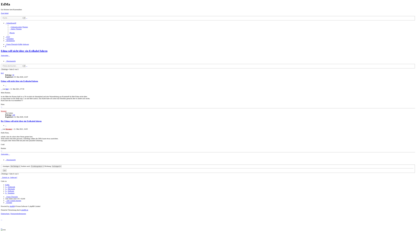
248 (13, 115)
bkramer (3, 111)
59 (13, 75)
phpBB (12, 206)
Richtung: (48, 166)
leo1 (2, 73)
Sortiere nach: (26, 166)
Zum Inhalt (4, 13)
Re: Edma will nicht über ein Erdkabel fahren (21, 121)
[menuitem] (19, 27)
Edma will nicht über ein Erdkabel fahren (24, 51)
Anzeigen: (6, 166)
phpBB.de (24, 210)
